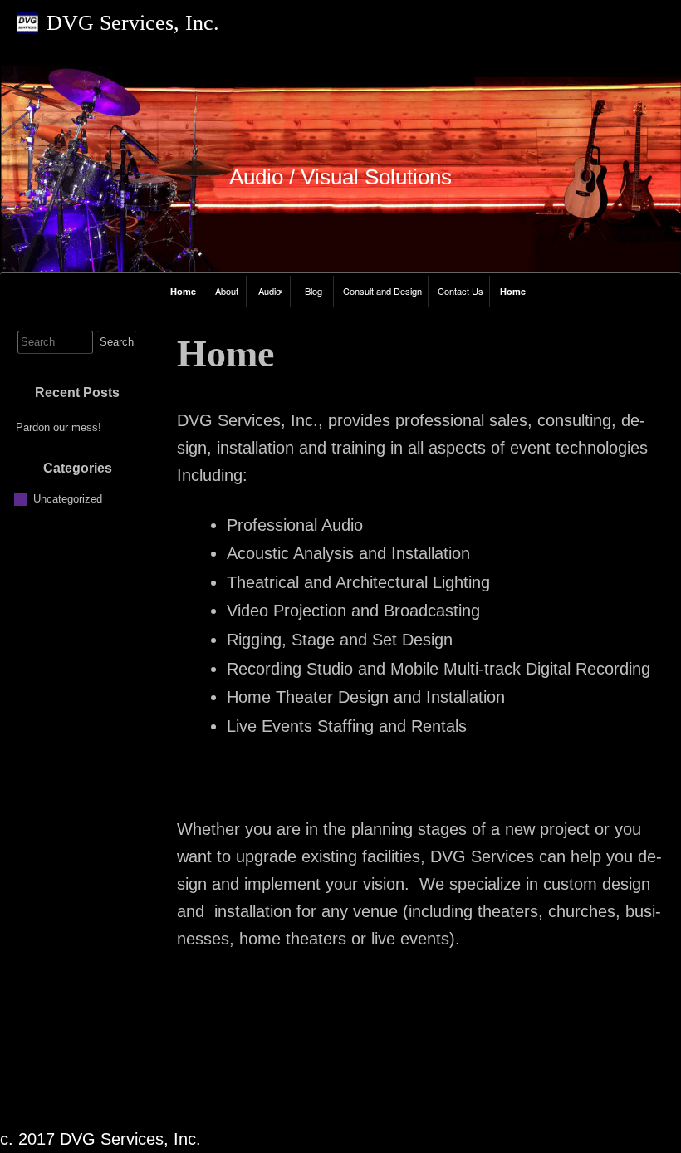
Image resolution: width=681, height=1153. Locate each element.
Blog (313, 290)
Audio (269, 290)
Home (183, 291)
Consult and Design (382, 290)
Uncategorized (67, 498)
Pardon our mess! (58, 427)
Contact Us (460, 290)
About (226, 290)
